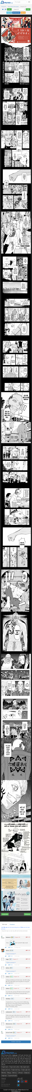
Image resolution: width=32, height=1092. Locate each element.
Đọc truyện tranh (25, 1067)
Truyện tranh (5, 1067)
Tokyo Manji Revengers (13, 6)
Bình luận (4, 924)
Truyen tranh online (14, 1067)
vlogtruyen (4, 1075)
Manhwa (4, 1072)
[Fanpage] (18, 1081)
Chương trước (5, 914)
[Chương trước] (9, 9)
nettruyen (20, 1072)
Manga (9, 1072)
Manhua (15, 1072)
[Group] (22, 1081)
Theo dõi (9, 12)
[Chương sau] (28, 9)
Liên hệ (2, 1082)
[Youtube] (26, 1081)
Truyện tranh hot (6, 1069)
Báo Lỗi (23, 12)
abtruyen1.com (14, 1089)
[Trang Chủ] (3, 9)
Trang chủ (3, 6)
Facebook (12, 924)
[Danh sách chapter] (5, 9)
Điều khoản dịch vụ (5, 1086)
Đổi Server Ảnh (16, 12)
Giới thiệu (3, 1081)
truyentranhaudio (12, 1075)
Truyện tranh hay (15, 1069)
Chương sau (27, 914)
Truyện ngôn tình (25, 1069)
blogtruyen (27, 1072)
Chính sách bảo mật (5, 1084)
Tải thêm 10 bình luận (16, 1041)
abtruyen (15, 1055)
